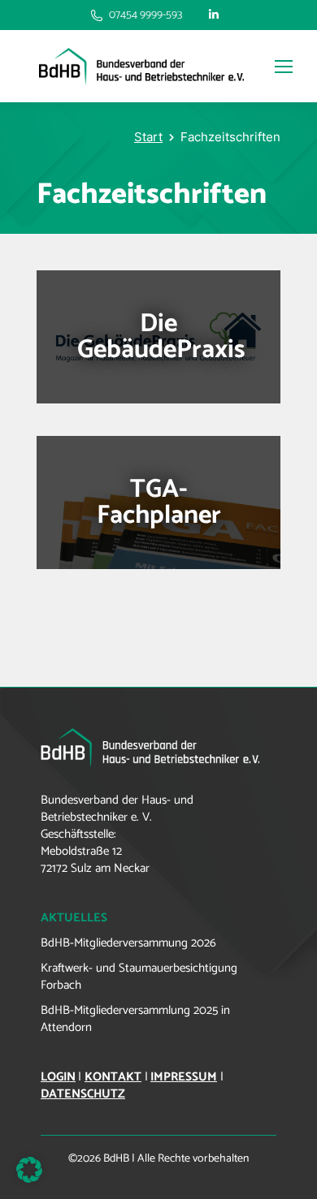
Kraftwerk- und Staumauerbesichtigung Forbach (139, 976)
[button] (29, 1170)
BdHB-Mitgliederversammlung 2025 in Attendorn (135, 1018)
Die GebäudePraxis (161, 337)
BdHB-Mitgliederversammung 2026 (128, 943)
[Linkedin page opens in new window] (213, 15)
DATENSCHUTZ (83, 1094)
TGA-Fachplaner (159, 502)
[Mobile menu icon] (280, 66)
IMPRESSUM (183, 1077)
